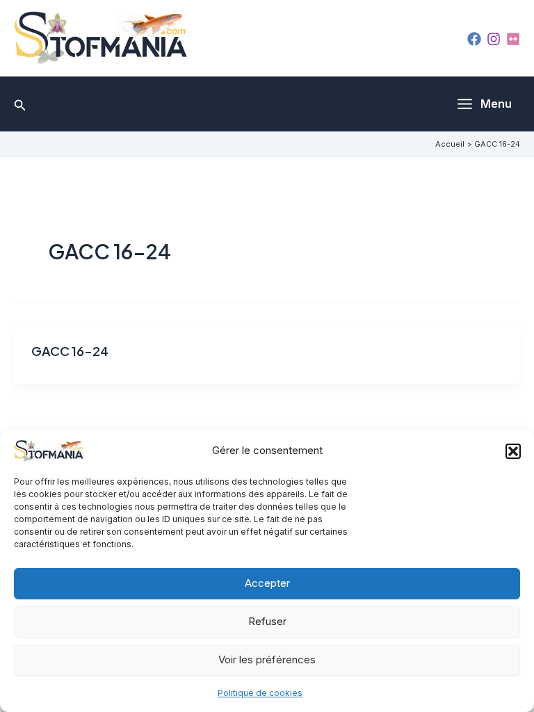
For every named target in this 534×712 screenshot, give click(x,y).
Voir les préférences (267, 659)
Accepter (267, 583)
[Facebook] (474, 39)
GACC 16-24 (69, 351)
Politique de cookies (260, 693)
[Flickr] (513, 39)
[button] (513, 451)
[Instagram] (494, 39)
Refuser (267, 621)
